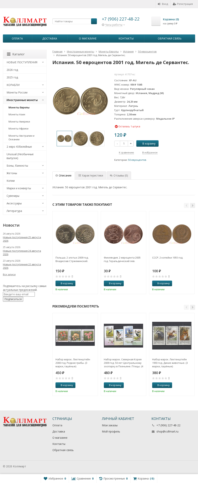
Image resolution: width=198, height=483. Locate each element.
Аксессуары (14, 203)
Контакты (126, 38)
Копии (11, 180)
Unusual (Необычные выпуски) (20, 156)
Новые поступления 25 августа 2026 (22, 239)
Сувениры (13, 196)
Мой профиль (111, 431)
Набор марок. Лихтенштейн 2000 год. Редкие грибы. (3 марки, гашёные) (72, 363)
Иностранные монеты (22, 100)
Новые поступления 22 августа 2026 (22, 266)
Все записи (9, 274)
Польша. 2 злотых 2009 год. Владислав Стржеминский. (72, 259)
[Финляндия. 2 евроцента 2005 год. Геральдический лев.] (123, 233)
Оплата (17, 38)
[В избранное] (93, 283)
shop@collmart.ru (167, 431)
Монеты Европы (19, 107)
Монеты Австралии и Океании (21, 137)
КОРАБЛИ (13, 85)
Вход (165, 4)
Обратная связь (170, 38)
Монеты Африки (18, 128)
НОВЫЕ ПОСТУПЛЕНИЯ (22, 62)
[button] (186, 205)
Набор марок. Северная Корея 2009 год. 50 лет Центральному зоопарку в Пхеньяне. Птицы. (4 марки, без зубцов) (123, 363)
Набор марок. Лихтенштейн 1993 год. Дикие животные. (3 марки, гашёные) (170, 363)
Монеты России (17, 92)
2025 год (12, 77)
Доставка (49, 38)
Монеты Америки (19, 121)
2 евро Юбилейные (19, 146)
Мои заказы (110, 425)
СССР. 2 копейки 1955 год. (167, 257)
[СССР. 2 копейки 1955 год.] (171, 233)
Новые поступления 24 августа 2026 (22, 252)
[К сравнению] (87, 283)
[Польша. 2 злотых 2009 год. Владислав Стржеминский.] (75, 233)
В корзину (148, 143)
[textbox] (74, 21)
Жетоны (12, 173)
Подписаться (13, 299)
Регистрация (185, 4)
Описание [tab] (65, 175)
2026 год (12, 70)
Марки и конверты (19, 188)
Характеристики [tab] (92, 175)
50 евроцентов (137, 160)
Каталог (18, 54)
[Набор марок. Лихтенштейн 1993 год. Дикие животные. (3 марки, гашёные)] (171, 335)
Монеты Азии (17, 114)
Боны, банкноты (17, 165)
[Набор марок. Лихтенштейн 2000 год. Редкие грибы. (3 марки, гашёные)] (75, 335)
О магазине (87, 38)
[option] (64, 138)
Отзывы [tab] (121, 175)
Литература (14, 211)
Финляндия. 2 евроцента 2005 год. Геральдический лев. (122, 259)
